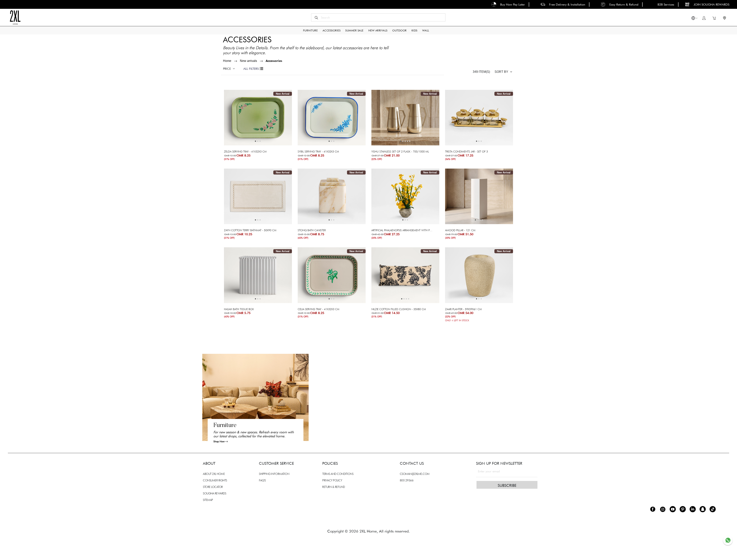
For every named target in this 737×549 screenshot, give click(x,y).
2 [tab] (257, 141)
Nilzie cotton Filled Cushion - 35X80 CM (398, 309)
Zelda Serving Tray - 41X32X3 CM (245, 151)
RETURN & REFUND (333, 487)
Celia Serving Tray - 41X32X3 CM (318, 309)
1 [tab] (255, 141)
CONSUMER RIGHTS (215, 480)
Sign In (704, 18)
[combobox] (378, 17)
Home (227, 60)
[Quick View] (270, 129)
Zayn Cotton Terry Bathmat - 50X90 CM (250, 230)
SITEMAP (208, 500)
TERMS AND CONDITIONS (337, 474)
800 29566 (407, 480)
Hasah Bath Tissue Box (239, 309)
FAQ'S (262, 480)
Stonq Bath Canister (312, 230)
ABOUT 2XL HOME (214, 474)
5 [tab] (409, 141)
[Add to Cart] (245, 129)
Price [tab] (227, 68)
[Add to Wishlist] (251, 129)
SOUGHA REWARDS (214, 493)
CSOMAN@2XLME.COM (415, 474)
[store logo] (15, 17)
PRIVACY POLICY (332, 480)
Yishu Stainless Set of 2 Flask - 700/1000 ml (400, 151)
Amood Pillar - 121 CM (460, 230)
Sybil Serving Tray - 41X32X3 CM (318, 151)
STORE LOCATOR (213, 487)
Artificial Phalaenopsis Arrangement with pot (402, 230)
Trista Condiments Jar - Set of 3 (466, 151)
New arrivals (248, 60)
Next (251, 118)
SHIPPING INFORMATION (274, 474)
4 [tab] (407, 141)
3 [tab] (260, 141)
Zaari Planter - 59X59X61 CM (463, 309)
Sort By (501, 71)
